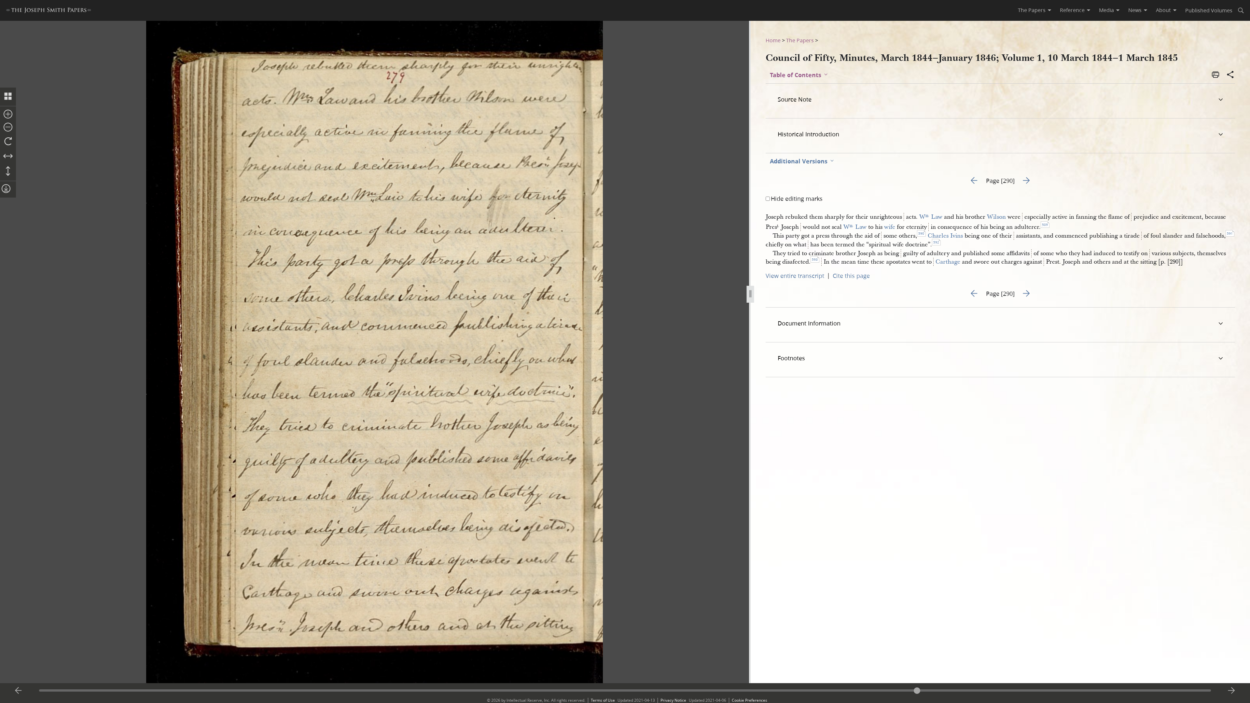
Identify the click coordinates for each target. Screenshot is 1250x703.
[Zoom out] (8, 127)
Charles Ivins (945, 236)
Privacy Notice (673, 700)
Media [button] (1106, 10)
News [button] (1135, 10)
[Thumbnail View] (8, 96)
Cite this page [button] (851, 275)
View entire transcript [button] (795, 275)
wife (889, 227)
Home (773, 40)
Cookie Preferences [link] (749, 700)
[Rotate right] (8, 141)
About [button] (1163, 10)
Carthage (948, 262)
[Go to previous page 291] (18, 690)
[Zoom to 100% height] (8, 171)
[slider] (625, 690)
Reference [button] (1072, 10)
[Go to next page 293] (1231, 690)
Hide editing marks (797, 198)
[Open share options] (1230, 75)
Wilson (996, 217)
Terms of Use (603, 700)
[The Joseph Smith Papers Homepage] (48, 11)
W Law (930, 217)
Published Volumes (1208, 10)
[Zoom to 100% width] (8, 156)
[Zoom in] (8, 114)
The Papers (800, 40)
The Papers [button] (1032, 10)
